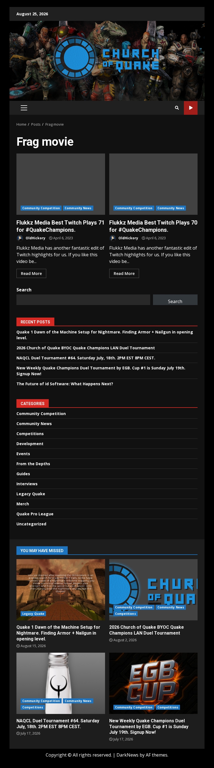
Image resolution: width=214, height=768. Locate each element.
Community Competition (41, 208)
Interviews (27, 483)
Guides (23, 473)
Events (23, 453)
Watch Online (191, 108)
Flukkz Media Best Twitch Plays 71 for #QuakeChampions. (60, 184)
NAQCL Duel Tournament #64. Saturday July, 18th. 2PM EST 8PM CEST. (85, 357)
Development (29, 443)
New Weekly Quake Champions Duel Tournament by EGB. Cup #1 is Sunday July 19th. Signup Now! (153, 683)
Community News (78, 208)
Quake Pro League (35, 513)
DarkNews (127, 755)
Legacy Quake (30, 493)
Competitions (30, 433)
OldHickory (35, 238)
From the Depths (33, 463)
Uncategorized (31, 523)
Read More (31, 273)
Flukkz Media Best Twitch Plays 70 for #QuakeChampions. (153, 184)
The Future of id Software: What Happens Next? (64, 383)
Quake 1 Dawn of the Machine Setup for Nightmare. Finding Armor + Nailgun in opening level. (60, 589)
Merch (22, 503)
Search (23, 290)
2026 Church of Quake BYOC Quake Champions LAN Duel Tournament (85, 347)
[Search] (177, 108)
